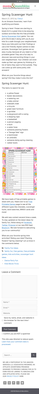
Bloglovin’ (6, 228)
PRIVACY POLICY (13, 376)
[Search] (33, 355)
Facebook (28, 222)
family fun (9, 251)
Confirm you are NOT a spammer (16, 334)
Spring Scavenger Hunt (11, 36)
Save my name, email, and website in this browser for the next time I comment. (19, 320)
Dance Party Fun (11, 260)
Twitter (4, 225)
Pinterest (12, 225)
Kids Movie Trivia (12, 264)
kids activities (14, 254)
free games (18, 251)
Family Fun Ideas (11, 248)
